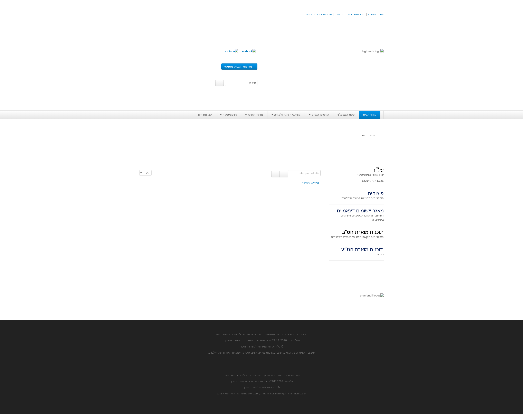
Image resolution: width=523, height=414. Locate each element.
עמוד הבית (369, 114)
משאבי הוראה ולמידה (287, 114)
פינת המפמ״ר (346, 114)
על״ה (378, 170)
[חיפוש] (283, 174)
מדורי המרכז (255, 114)
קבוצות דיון (205, 114)
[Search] (219, 83)
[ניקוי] (275, 174)
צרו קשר (310, 14)
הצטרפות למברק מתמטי (239, 66)
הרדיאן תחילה (310, 182)
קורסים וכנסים (320, 114)
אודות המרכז (376, 14)
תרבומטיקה (230, 114)
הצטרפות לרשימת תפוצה (349, 14)
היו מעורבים (324, 14)
